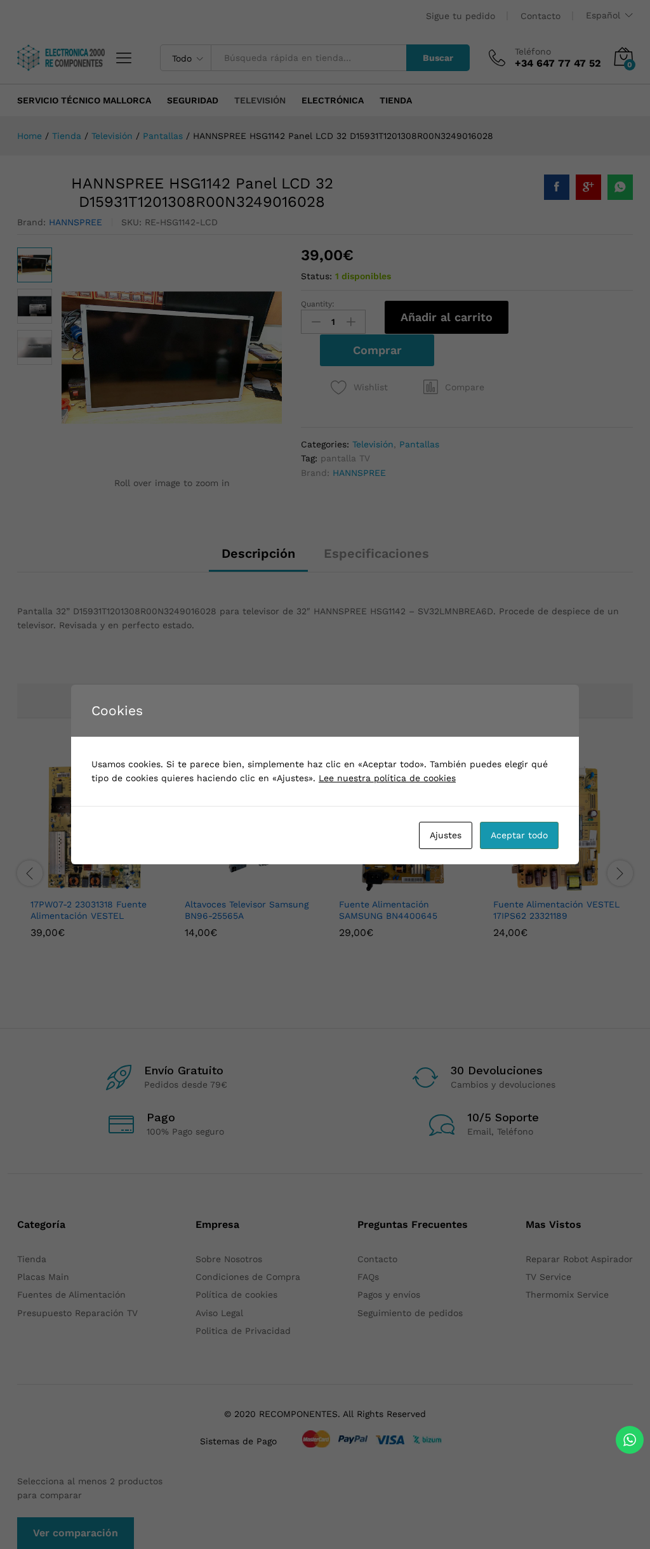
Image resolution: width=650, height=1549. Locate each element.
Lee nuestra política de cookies (387, 778)
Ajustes (445, 835)
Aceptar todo (519, 835)
